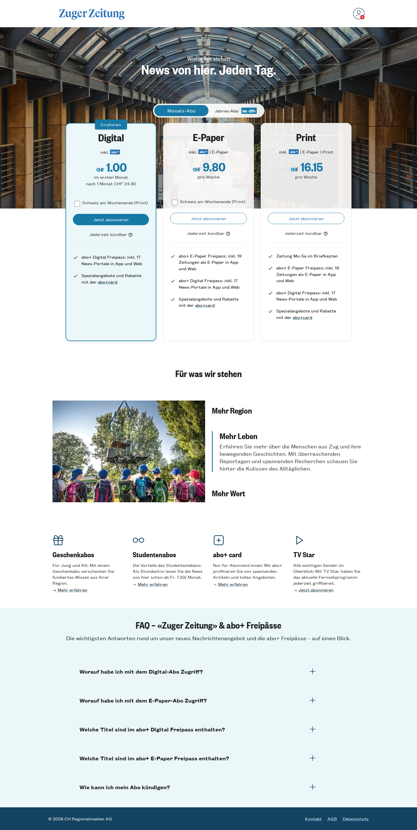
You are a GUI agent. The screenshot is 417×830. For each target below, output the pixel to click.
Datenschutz (356, 818)
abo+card (107, 282)
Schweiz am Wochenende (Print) (115, 202)
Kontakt (313, 818)
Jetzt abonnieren (316, 590)
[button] (288, 410)
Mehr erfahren (72, 590)
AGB (332, 818)
